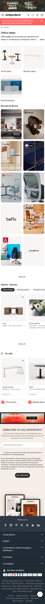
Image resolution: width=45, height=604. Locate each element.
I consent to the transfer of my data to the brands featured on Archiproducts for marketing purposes (21, 453)
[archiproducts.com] (13, 15)
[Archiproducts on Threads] (27, 525)
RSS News (35, 598)
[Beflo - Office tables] (11, 219)
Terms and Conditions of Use (17, 598)
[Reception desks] (11, 86)
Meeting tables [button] (23, 290)
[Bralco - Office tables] (33, 124)
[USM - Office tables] (33, 156)
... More (41, 39)
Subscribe (24, 475)
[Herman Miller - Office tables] (11, 187)
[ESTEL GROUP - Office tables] (33, 251)
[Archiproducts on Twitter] (22, 525)
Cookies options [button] (22, 596)
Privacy (11, 596)
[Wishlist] (33, 15)
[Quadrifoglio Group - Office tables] (11, 124)
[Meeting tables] (33, 57)
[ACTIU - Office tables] (11, 251)
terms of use (26, 458)
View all (22, 277)
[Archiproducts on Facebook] (6, 525)
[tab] (8, 289)
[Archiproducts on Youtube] (33, 525)
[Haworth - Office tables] (33, 187)
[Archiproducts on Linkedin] (38, 525)
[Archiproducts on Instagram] (11, 525)
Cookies (33, 596)
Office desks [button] (8, 290)
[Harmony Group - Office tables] (11, 156)
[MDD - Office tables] (33, 219)
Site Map (29, 601)
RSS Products (17, 601)
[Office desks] (11, 57)
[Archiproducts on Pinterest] (16, 525)
